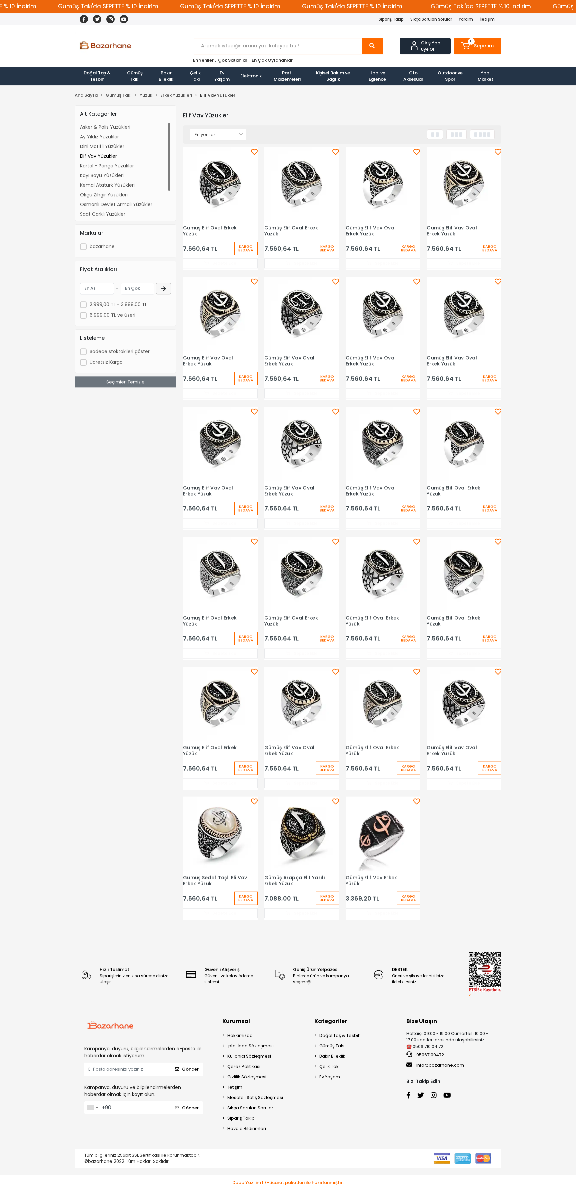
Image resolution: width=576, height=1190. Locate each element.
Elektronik (251, 76)
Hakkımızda (240, 1035)
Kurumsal (236, 1021)
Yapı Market (485, 76)
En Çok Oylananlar (272, 60)
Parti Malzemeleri (287, 76)
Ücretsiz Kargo (106, 362)
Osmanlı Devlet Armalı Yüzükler (116, 204)
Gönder (190, 1069)
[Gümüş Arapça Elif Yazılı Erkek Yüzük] (301, 834)
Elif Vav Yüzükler (98, 156)
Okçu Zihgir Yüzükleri (104, 194)
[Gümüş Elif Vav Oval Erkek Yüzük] (383, 184)
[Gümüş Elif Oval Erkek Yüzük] (220, 184)
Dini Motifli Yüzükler (102, 146)
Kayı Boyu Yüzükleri (102, 175)
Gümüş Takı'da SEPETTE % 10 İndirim (108, 6)
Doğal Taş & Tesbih (97, 76)
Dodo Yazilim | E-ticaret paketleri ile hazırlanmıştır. (288, 1182)
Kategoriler (330, 1021)
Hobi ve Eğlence (377, 76)
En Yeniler (203, 60)
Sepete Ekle (224, 263)
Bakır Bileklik (166, 76)
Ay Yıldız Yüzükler (99, 136)
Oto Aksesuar (413, 76)
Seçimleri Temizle (125, 382)
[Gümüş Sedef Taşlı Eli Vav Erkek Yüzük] (220, 834)
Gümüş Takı (135, 76)
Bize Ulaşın (421, 1021)
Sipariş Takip (391, 19)
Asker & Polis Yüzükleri (105, 127)
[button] (478, 46)
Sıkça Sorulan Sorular (431, 19)
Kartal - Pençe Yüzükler (107, 165)
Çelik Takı (195, 76)
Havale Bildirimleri (246, 1128)
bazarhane (102, 246)
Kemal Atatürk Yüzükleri (107, 185)
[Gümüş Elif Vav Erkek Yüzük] (383, 834)
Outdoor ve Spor (450, 76)
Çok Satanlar (232, 60)
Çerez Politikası (243, 1066)
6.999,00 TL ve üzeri (112, 315)
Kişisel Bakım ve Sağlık (333, 76)
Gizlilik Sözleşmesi (246, 1077)
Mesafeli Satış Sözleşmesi (255, 1097)
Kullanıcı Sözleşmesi (249, 1056)
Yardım (466, 19)
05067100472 (429, 1055)
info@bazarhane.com (440, 1065)
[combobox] (92, 1108)
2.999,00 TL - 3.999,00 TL (118, 304)
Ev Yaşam (222, 76)
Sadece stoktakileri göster (120, 351)
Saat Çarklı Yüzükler (102, 214)
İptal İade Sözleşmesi (250, 1046)
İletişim (487, 19)
